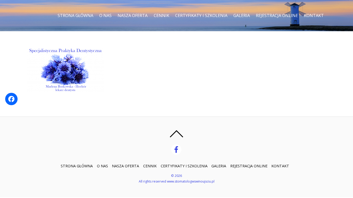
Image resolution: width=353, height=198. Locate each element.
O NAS (105, 15)
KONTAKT (314, 15)
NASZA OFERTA (133, 15)
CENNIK (161, 15)
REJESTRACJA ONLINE (277, 15)
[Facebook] (177, 149)
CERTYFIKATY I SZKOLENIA (201, 15)
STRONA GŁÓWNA (75, 15)
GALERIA (241, 15)
